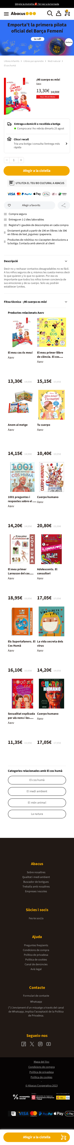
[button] (58, 14)
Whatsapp (36, 1002)
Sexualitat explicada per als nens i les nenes (21, 718)
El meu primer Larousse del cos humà (19, 573)
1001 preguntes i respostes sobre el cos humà (22, 501)
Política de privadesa (36, 955)
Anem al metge (18, 425)
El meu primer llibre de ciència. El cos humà (50, 357)
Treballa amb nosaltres (36, 887)
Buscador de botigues (36, 882)
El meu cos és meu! (20, 353)
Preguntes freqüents (36, 945)
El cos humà (10, 65)
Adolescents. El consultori (47, 571)
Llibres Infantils (12, 61)
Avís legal (36, 969)
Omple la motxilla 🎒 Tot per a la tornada (37, 4)
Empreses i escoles (36, 891)
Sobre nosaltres (36, 872)
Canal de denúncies (36, 964)
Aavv (38, 83)
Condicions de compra (36, 950)
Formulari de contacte (36, 996)
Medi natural (54, 61)
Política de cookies (36, 960)
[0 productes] (67, 15)
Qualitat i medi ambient (36, 877)
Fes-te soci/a (36, 918)
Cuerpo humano (47, 497)
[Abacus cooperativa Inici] (24, 15)
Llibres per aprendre (33, 61)
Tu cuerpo (43, 425)
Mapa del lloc (41, 1062)
